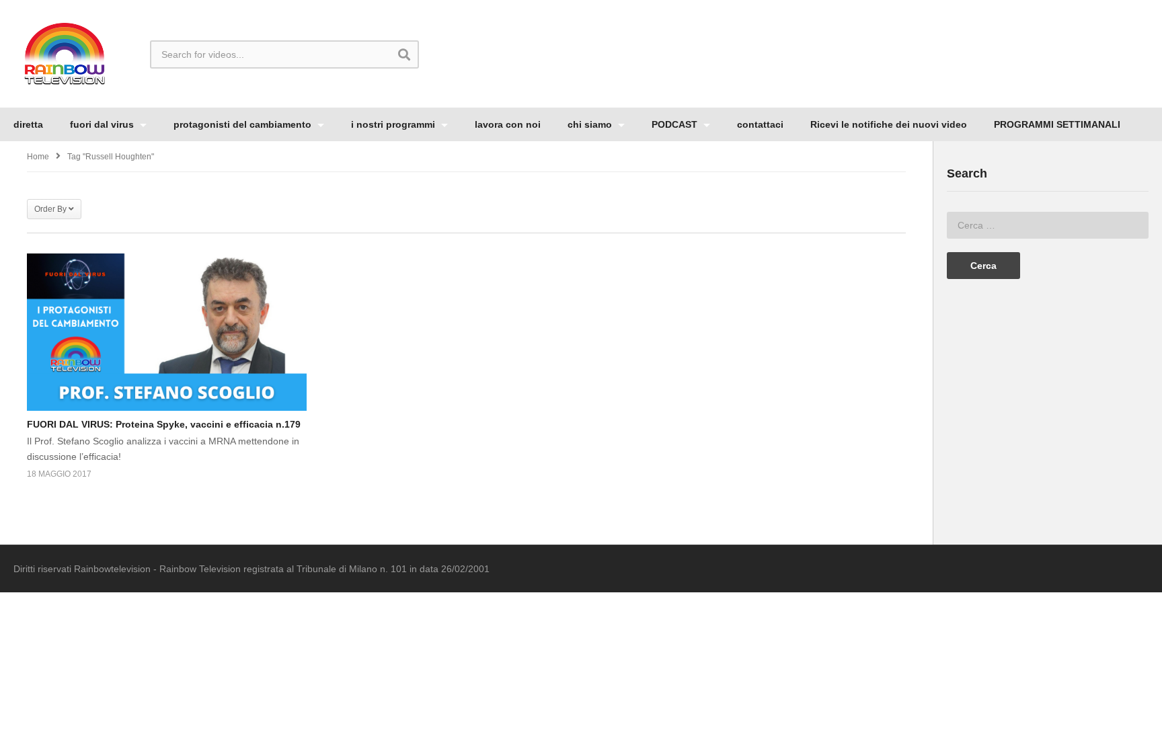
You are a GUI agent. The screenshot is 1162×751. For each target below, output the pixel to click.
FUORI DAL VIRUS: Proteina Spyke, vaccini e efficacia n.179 (164, 424)
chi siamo (591, 124)
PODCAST (676, 124)
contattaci (760, 124)
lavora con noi (508, 124)
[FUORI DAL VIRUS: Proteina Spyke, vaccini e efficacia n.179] (167, 332)
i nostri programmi (394, 124)
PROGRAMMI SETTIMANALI (1057, 124)
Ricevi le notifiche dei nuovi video (888, 124)
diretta (28, 124)
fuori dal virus (103, 124)
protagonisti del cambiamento (243, 124)
